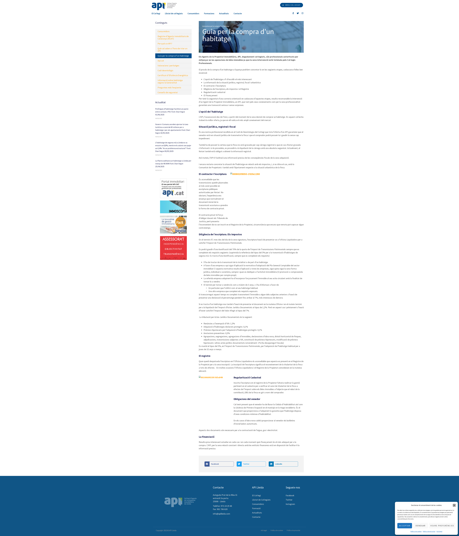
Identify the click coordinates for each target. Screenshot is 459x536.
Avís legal (439, 531)
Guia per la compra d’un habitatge (173, 55)
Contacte (238, 13)
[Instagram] (303, 13)
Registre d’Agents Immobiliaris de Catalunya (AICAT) (173, 37)
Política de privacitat (429, 531)
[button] (454, 505)
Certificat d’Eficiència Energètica (173, 75)
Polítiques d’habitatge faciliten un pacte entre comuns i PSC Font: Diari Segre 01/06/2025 (171, 112)
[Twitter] (298, 13)
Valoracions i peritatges (168, 65)
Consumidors (193, 13)
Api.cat (161, 60)
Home (204, 26)
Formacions (209, 13)
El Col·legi (156, 13)
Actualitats (224, 13)
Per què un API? (165, 43)
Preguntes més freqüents (169, 87)
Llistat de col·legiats (174, 13)
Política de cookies (416, 531)
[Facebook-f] (293, 13)
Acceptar (404, 526)
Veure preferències (442, 526)
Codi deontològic (165, 70)
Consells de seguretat (168, 92)
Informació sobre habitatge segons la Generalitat (170, 81)
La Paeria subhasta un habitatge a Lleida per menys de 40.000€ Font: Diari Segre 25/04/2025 (173, 164)
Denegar (421, 526)
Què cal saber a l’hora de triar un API (172, 49)
